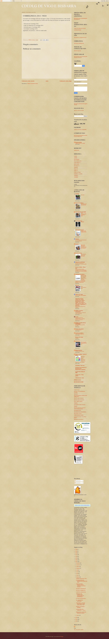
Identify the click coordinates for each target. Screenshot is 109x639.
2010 (76, 621)
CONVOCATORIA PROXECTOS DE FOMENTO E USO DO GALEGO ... (80, 585)
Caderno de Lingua (79, 294)
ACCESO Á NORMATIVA (80, 590)
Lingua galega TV (77, 162)
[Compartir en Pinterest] (48, 40)
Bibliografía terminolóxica (78, 419)
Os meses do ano (78, 329)
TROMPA (82, 221)
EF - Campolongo (78, 220)
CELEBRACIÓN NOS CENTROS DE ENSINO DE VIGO (81, 581)
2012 (76, 617)
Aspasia (76, 244)
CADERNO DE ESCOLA (79, 274)
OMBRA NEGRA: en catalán (80, 143)
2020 (76, 549)
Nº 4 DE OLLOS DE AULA (81, 598)
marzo (77, 575)
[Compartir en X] (45, 40)
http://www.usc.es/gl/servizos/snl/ (80, 37)
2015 (76, 558)
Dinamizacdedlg (78, 142)
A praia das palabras (79, 333)
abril (77, 573)
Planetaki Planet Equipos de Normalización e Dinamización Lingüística (80, 368)
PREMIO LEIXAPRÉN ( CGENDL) (80, 607)
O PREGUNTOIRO (77, 30)
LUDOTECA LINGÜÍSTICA (81, 592)
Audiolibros (76, 175)
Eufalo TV (76, 170)
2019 (76, 551)
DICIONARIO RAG (77, 410)
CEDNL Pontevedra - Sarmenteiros (79, 311)
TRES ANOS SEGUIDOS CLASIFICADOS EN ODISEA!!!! (83, 247)
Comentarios (78, 482)
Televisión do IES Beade (80, 262)
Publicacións (78, 480)
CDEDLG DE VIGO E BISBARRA (49, 5)
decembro (78, 563)
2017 (76, 554)
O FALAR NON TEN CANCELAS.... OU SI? (80, 610)
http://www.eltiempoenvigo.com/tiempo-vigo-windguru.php (80, 136)
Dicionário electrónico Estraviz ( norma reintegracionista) (80, 408)
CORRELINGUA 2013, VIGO (81, 578)
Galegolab (76, 167)
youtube (75, 156)
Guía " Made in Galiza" (78, 401)
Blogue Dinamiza (78, 350)
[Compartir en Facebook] (46, 40)
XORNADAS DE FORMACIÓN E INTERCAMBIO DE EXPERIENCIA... (80, 595)
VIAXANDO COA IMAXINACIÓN (84, 204)
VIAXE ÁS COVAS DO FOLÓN (80, 28)
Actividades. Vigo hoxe (79, 365)
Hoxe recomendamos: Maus (83, 287)
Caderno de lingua (77, 172)
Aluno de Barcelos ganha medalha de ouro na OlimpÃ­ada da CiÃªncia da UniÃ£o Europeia (81, 270)
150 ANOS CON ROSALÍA (81, 588)
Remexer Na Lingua (79, 337)
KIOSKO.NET (76, 150)
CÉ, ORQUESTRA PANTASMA (79, 601)
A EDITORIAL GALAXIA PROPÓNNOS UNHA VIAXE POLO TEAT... (80, 603)
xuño (77, 570)
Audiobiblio (76, 177)
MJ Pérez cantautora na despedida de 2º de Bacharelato (80, 264)
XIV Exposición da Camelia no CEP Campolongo (80, 313)
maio (77, 571)
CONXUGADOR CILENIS (78, 415)
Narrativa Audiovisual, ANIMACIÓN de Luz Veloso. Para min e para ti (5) (80, 318)
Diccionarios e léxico (78, 413)
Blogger (62, 636)
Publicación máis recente (28, 81)
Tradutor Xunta (76, 389)
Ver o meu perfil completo (78, 629)
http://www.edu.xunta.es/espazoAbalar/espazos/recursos (80, 57)
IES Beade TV (76, 165)
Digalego (75, 406)
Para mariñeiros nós (77, 160)
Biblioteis (77, 285)
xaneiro (77, 615)
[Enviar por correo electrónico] (43, 40)
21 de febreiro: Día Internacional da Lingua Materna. (80, 240)
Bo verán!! (82, 194)
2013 (76, 561)
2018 (76, 552)
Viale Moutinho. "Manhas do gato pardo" (83, 255)
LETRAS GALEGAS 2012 (79, 351)
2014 (76, 559)
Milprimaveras (78, 379)
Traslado (76, 338)
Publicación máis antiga (66, 81)
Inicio (47, 81)
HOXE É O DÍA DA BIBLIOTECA (83, 231)
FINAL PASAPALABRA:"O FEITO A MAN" (83, 214)
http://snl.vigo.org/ (77, 50)
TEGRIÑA (77, 193)
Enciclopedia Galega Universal (79, 404)
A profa (76, 316)
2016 (76, 556)
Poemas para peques (79, 328)
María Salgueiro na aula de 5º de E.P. (83, 343)
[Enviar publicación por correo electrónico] (41, 39)
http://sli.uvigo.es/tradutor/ (79, 398)
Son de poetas (76, 159)
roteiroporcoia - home (79, 377)
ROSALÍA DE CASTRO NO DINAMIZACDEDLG (81, 613)
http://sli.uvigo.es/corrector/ (79, 399)
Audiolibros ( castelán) (78, 173)
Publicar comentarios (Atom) (32, 83)
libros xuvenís (76, 164)
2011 (76, 619)
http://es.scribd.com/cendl (79, 110)
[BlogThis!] (44, 40)
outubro (77, 566)
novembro (78, 564)
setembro (78, 568)
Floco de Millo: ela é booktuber (80, 295)
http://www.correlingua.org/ (79, 43)
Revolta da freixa (78, 253)
